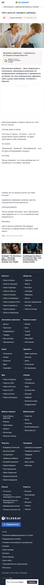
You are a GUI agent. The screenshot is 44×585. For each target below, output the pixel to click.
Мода (27, 386)
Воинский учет (30, 430)
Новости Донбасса (10, 305)
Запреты (28, 458)
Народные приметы (32, 451)
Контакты (6, 553)
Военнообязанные (32, 427)
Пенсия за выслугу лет (11, 509)
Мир (3, 375)
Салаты (28, 506)
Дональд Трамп (9, 451)
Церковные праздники (33, 447)
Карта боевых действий (8, 417)
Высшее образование (33, 302)
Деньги (5, 324)
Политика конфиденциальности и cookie (17, 535)
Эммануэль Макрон (10, 458)
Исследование (30, 368)
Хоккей (27, 335)
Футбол (27, 324)
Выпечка (28, 491)
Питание (28, 357)
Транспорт (7, 328)
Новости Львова (9, 295)
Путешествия (30, 390)
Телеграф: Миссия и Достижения (14, 564)
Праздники (27, 443)
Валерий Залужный (10, 462)
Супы (27, 498)
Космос (6, 357)
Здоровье (27, 349)
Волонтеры (7, 432)
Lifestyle (26, 375)
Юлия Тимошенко (10, 472)
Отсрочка (28, 423)
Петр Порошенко (9, 469)
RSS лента (6, 568)
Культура (28, 394)
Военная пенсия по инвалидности (10, 501)
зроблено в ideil (7, 578)
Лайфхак (28, 397)
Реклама (5, 546)
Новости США (8, 383)
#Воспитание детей (14, 236)
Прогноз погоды (31, 309)
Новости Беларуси (10, 397)
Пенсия (5, 487)
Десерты (28, 502)
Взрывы (6, 422)
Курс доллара (8, 338)
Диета (27, 361)
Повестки (28, 416)
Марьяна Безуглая (10, 476)
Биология (6, 361)
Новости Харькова (10, 284)
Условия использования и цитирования (17, 542)
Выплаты (28, 287)
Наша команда (8, 557)
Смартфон (7, 368)
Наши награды (8, 550)
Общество (27, 276)
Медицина (29, 295)
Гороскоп (28, 379)
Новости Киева (9, 280)
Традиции (28, 454)
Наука (4, 349)
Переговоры (8, 425)
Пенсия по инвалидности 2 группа (12, 496)
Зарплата (28, 280)
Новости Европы (9, 379)
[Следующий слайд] (42, 7)
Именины (28, 465)
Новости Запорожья (11, 298)
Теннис (27, 331)
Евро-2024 (29, 338)
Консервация (30, 495)
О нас (4, 532)
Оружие (6, 429)
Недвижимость (9, 331)
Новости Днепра (9, 287)
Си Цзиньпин (8, 454)
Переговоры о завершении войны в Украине (21, 7)
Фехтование (29, 342)
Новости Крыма (9, 309)
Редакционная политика (11, 539)
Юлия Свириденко (10, 480)
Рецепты (26, 487)
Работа (27, 284)
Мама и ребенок (31, 353)
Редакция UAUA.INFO (16, 17)
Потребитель (30, 383)
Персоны (5, 443)
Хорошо (32, 582)
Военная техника (9, 436)
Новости (5, 276)
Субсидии (28, 291)
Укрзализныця (8, 342)
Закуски (28, 509)
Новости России (9, 386)
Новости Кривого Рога (11, 302)
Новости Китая (8, 394)
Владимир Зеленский (11, 447)
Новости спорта (29, 320)
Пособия (28, 305)
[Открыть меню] (3, 2)
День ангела (29, 462)
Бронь (27, 420)
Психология (29, 364)
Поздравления (30, 404)
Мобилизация (28, 412)
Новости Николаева (10, 313)
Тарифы (6, 335)
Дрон (5, 364)
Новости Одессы (9, 291)
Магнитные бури (31, 401)
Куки (21, 582)
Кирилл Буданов (9, 465)
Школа (27, 298)
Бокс (26, 328)
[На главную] (22, 2)
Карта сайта (7, 560)
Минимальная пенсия (11, 506)
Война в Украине (8, 412)
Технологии (7, 353)
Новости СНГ (8, 390)
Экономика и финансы (11, 320)
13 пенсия (7, 491)
